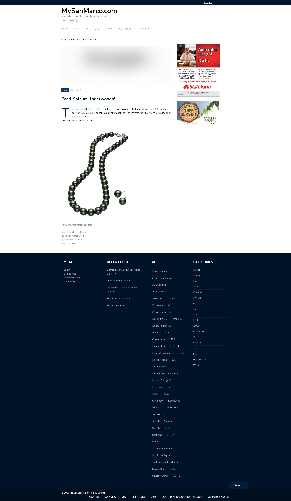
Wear (196, 365)
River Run (157, 407)
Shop (76, 28)
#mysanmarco (159, 271)
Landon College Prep (163, 380)
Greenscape (158, 339)
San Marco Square (161, 428)
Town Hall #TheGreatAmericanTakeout (182, 496)
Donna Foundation (162, 325)
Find (133, 496)
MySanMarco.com (89, 11)
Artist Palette (159, 291)
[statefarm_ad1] (198, 70)
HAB (172, 339)
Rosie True (173, 407)
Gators (166, 332)
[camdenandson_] (198, 113)
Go (194, 303)
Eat (195, 281)
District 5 (177, 318)
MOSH (155, 393)
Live (97, 28)
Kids (195, 309)
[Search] (228, 3)
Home (64, 28)
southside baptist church (165, 462)
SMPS (155, 441)
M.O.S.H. (172, 387)
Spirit (196, 353)
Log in (67, 269)
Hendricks (175, 346)
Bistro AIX (157, 305)
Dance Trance (159, 318)
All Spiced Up (159, 284)
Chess (171, 305)
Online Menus (200, 331)
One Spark (157, 400)
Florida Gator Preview (118, 298)
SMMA (170, 434)
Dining (196, 275)
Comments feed (72, 277)
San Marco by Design (219, 496)
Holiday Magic (159, 359)
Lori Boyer (157, 387)
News (111, 28)
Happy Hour (158, 346)
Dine (86, 28)
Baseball (172, 298)
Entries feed (70, 273)
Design (197, 269)
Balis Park (157, 298)
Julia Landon (158, 366)
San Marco (157, 414)
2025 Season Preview (118, 280)
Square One (158, 469)
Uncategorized (200, 359)
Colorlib (102, 492)
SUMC (177, 475)
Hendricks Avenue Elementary (168, 353)
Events (197, 286)
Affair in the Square (162, 278)
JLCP (174, 359)
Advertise (145, 28)
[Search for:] (212, 3)
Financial (197, 292)
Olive (167, 393)
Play (195, 337)
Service (197, 342)
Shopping (157, 434)
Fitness (197, 297)
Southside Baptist (161, 455)
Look (195, 320)
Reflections (174, 400)
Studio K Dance (160, 475)
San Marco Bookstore (163, 421)
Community (125, 28)
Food (155, 332)
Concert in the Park (162, 312)
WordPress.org (71, 281)
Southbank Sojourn (162, 448)
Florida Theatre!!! (116, 305)
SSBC (173, 469)
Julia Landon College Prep (165, 373)
